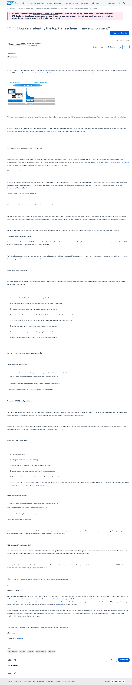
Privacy (9, 681)
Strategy (22, 651)
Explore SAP (112, 3)
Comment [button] (124, 660)
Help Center (84, 3)
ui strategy (31, 651)
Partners (68, 3)
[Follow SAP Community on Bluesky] (116, 681)
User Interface (12, 57)
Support (57, 681)
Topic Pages (95, 3)
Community (20, 3)
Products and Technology (35, 3)
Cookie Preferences (69, 681)
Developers (58, 3)
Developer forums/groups (45, 14)
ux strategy (51, 651)
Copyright (27, 681)
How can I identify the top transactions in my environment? (63, 28)
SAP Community (11, 8)
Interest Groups (28, 8)
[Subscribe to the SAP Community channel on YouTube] (120, 681)
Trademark (49, 681)
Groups (49, 3)
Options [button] (111, 36)
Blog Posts (64, 8)
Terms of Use (18, 681)
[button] (121, 47)
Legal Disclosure (38, 681)
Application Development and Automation (47, 8)
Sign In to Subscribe (120, 33)
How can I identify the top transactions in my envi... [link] (83, 8)
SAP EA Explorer (63, 165)
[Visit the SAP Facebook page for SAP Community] (112, 681)
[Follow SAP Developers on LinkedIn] (123, 681)
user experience (41, 651)
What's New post (52, 18)
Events (75, 3)
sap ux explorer (12, 651)
